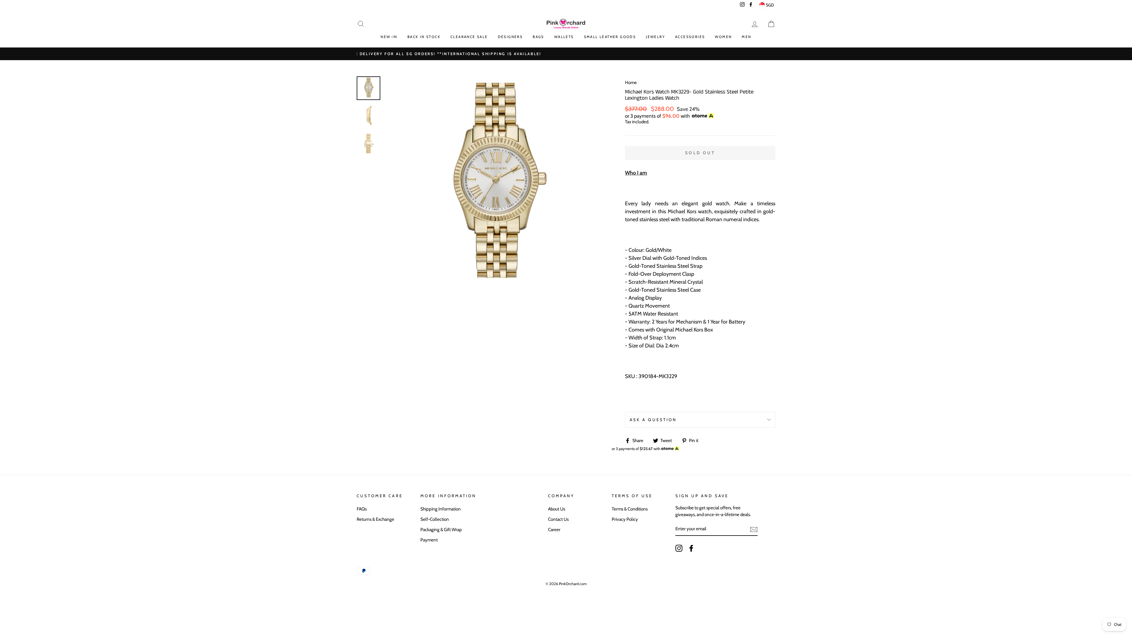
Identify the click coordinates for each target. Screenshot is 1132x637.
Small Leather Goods (610, 37)
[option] (566, 53)
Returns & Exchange (375, 519)
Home (631, 82)
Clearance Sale (469, 37)
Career (554, 529)
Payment (429, 540)
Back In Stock (423, 37)
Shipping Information (440, 509)
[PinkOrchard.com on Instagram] (678, 548)
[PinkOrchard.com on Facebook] (691, 548)
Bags (538, 37)
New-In (389, 37)
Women (723, 37)
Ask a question (653, 419)
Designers (510, 37)
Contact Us (558, 519)
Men (746, 37)
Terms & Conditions (630, 509)
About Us (556, 509)
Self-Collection (434, 519)
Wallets (564, 37)
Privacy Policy (625, 519)
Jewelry (655, 37)
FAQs (362, 509)
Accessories (690, 37)
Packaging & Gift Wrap (441, 529)
